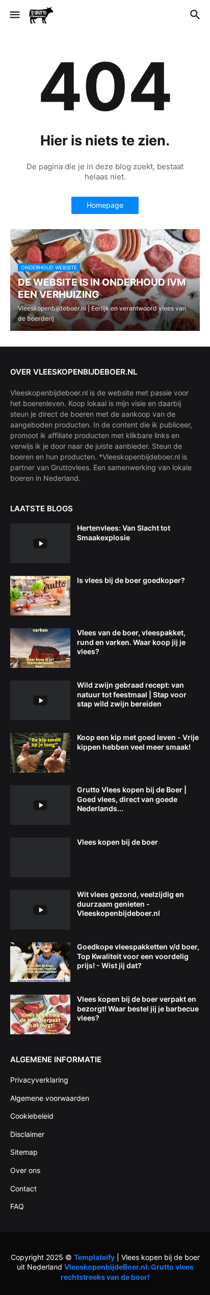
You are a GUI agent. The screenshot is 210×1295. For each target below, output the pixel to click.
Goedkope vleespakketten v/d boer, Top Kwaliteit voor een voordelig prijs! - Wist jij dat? (138, 955)
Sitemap (24, 1152)
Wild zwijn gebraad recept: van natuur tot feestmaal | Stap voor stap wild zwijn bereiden (132, 694)
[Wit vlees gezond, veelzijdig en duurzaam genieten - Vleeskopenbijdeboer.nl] (40, 910)
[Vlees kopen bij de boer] (40, 857)
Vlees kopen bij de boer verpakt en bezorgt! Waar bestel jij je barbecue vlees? (138, 1008)
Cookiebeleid (32, 1116)
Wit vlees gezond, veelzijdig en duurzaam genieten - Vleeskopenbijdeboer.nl (130, 903)
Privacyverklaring (39, 1079)
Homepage (105, 205)
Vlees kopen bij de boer (117, 842)
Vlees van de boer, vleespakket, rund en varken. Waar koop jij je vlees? (131, 641)
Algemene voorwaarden (49, 1098)
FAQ (17, 1206)
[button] (14, 15)
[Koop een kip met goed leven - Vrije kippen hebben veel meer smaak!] (40, 753)
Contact (23, 1188)
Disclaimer (27, 1134)
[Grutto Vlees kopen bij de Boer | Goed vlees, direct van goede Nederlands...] (40, 805)
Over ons (25, 1170)
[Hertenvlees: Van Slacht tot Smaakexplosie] (40, 543)
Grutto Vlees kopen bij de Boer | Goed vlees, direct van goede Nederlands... (132, 798)
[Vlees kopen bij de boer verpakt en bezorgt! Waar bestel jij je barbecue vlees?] (40, 1014)
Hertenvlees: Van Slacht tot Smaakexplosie (123, 532)
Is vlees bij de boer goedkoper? (131, 580)
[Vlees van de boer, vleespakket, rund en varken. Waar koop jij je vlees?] (40, 648)
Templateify (94, 1257)
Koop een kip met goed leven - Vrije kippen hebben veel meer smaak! (138, 742)
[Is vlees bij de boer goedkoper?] (40, 595)
